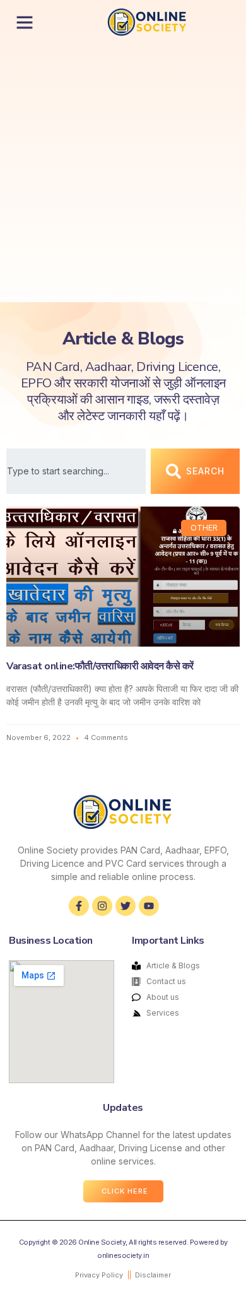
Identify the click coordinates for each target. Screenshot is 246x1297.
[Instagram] (102, 906)
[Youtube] (149, 906)
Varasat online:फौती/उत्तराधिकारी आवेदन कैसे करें (100, 666)
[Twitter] (125, 906)
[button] (24, 22)
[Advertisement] (123, 173)
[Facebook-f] (79, 906)
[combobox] (76, 471)
